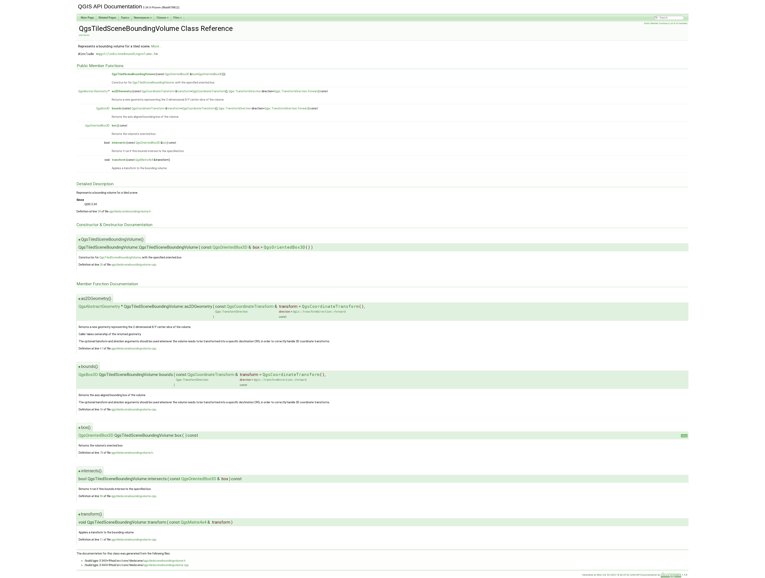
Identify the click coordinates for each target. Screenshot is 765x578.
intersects (119, 142)
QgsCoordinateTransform (158, 91)
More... (156, 46)
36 (101, 409)
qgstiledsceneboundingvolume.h (127, 54)
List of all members (679, 23)
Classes (161, 17)
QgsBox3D (103, 108)
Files (176, 17)
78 (101, 452)
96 (101, 496)
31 (101, 539)
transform (183, 91)
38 (99, 211)
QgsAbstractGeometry (93, 91)
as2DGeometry (122, 91)
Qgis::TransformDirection (245, 91)
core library (84, 35)
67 (101, 348)
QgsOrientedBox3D (177, 74)
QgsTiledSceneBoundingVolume (133, 74)
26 (101, 264)
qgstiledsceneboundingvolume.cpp (133, 264)
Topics (125, 17)
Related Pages (107, 17)
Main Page (87, 17)
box (194, 74)
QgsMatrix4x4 (144, 159)
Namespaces (141, 17)
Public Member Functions (656, 23)
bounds (117, 108)
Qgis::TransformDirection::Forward (297, 91)
